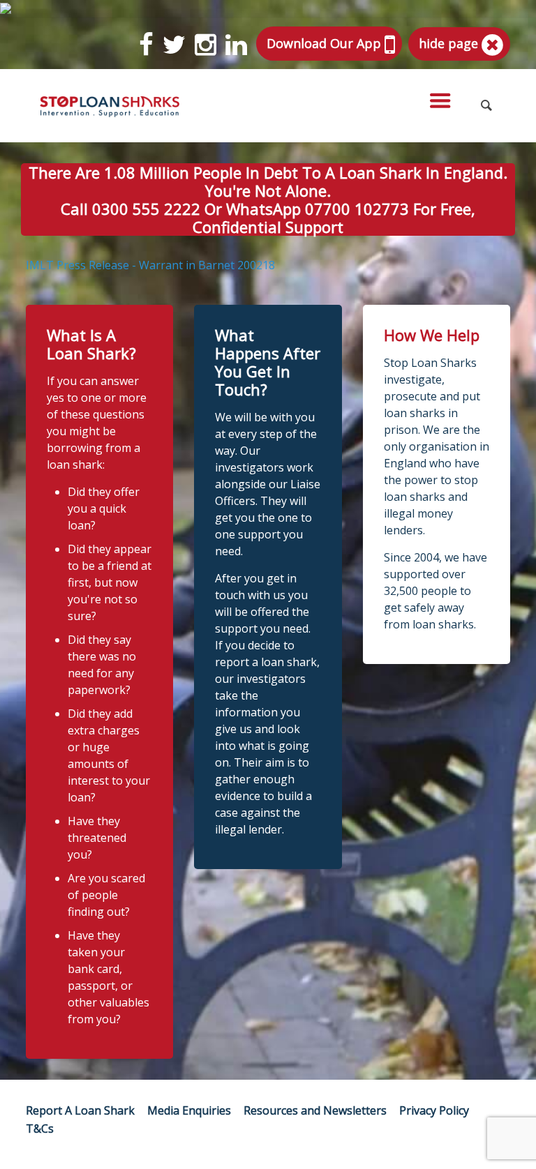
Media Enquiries (189, 1110)
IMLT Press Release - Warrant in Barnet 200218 (150, 265)
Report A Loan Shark (80, 1110)
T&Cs (40, 1128)
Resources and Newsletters (315, 1110)
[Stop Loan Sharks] (109, 105)
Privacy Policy (434, 1110)
